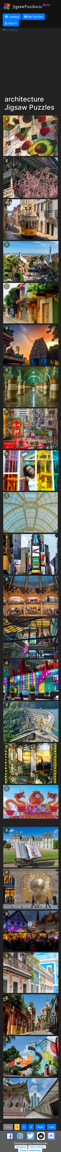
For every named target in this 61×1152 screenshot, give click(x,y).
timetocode (40, 1143)
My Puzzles (35, 16)
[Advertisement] (30, 62)
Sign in (12, 23)
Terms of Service (37, 1147)
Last (51, 1127)
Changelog (21, 1147)
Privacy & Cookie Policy (30, 1150)
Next (40, 1127)
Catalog (13, 16)
